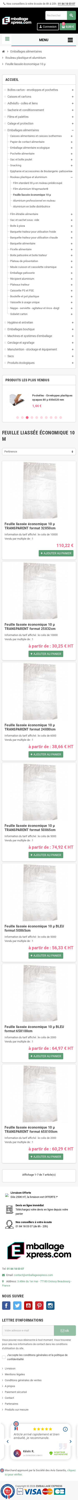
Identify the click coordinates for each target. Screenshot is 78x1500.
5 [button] (36, 417)
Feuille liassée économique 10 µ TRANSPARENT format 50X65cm (30, 828)
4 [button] (32, 417)
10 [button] (60, 417)
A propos (10, 1386)
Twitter (17, 1305)
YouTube (28, 1305)
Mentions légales (15, 1374)
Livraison (10, 1368)
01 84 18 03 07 (66, 3)
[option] (39, 400)
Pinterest (39, 1305)
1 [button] (17, 417)
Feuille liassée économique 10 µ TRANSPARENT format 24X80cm (30, 727)
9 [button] (55, 417)
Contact (9, 1397)
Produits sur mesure (16, 1409)
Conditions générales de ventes (23, 1380)
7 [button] (46, 417)
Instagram (50, 1305)
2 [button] (22, 417)
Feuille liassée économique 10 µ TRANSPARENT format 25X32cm (30, 627)
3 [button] (27, 417)
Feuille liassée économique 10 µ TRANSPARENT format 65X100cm (31, 1129)
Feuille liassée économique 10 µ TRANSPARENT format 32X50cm (30, 526)
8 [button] (51, 417)
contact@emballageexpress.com (33, 1275)
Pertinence (10, 451)
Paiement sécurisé (16, 1392)
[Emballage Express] (17, 20)
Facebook (6, 1305)
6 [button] (41, 417)
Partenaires (11, 1403)
